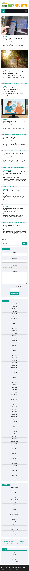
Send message (14, 293)
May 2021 (14, 436)
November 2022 (14, 397)
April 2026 (14, 311)
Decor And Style (14, 499)
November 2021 (14, 424)
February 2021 (14, 441)
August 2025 (14, 328)
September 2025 (14, 326)
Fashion (14, 502)
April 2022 (14, 411)
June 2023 (14, 387)
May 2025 (14, 335)
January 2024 (14, 370)
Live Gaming (14, 519)
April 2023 (14, 392)
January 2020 (14, 453)
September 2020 (14, 446)
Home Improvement (8, 170)
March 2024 (14, 365)
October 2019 (14, 460)
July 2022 (14, 404)
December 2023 (14, 372)
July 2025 (14, 330)
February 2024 (14, 367)
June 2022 (14, 406)
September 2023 (14, 379)
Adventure (14, 490)
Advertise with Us (18, 544)
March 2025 (14, 340)
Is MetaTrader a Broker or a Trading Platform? (13, 209)
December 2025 (14, 318)
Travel (14, 531)
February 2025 (14, 343)
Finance (5, 36)
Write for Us (9, 544)
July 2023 (14, 384)
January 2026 (14, 316)
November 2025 (14, 321)
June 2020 (14, 448)
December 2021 (14, 421)
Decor (14, 497)
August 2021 (14, 431)
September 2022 (14, 399)
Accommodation (14, 487)
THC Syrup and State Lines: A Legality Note (13, 154)
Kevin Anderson (7, 42)
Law (14, 517)
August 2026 (14, 303)
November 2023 (14, 375)
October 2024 (15, 350)
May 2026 (14, 308)
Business (5, 86)
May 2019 (14, 473)
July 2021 (15, 433)
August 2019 (14, 465)
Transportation (14, 529)
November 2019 (14, 458)
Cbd (14, 495)
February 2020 (14, 451)
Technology (14, 526)
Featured (5, 189)
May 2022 (14, 409)
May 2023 (14, 389)
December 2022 (14, 394)
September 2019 (14, 463)
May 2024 (14, 360)
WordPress (22, 569)
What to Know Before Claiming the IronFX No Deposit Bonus (13, 39)
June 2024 (14, 357)
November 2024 (14, 348)
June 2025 (14, 333)
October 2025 (15, 323)
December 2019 (14, 456)
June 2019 (14, 470)
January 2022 (14, 419)
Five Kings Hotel (16, 567)
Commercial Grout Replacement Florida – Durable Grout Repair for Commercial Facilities (14, 173)
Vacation (14, 534)
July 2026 (14, 306)
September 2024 (14, 353)
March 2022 (14, 414)
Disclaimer (21, 541)
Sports (14, 524)
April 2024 (14, 362)
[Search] (26, 11)
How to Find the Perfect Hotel (11, 191)
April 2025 (14, 338)
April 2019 (14, 475)
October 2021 (14, 426)
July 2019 (14, 468)
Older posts (4, 239)
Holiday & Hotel (14, 512)
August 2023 (14, 382)
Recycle (14, 521)
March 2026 (14, 313)
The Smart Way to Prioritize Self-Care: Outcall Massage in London (14, 72)
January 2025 (14, 345)
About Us (13, 541)
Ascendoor (8, 569)
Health (5, 70)
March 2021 (14, 438)
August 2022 (14, 402)
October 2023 (14, 377)
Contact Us (7, 541)
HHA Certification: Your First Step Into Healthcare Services (14, 122)
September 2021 (14, 429)
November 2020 (14, 443)
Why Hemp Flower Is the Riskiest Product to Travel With (12, 138)
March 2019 (14, 478)
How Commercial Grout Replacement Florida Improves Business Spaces (13, 88)
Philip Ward (6, 193)
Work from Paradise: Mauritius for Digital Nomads (12, 226)
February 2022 (14, 416)
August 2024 (14, 355)
